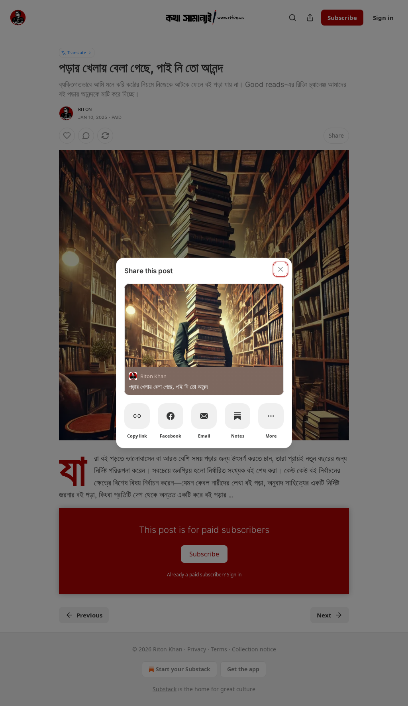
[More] (271, 416)
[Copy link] (137, 416)
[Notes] (237, 416)
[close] (280, 269)
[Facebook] (170, 416)
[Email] (204, 416)
